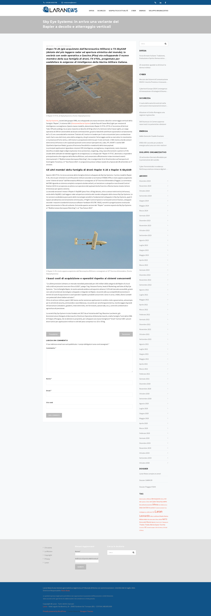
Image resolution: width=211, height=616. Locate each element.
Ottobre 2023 (144, 230)
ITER (153, 512)
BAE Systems (142, 502)
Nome (49, 379)
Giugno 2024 (144, 201)
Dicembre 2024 (144, 181)
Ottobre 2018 (144, 463)
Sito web (49, 402)
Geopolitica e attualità (118, 11)
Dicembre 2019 (144, 443)
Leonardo (144, 515)
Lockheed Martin (158, 516)
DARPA (165, 502)
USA (156, 527)
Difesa (91, 11)
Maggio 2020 (144, 418)
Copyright (48, 555)
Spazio (154, 522)
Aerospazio (156, 499)
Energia (142, 11)
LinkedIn (160, 2)
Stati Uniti (159, 522)
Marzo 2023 (143, 265)
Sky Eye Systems (52, 120)
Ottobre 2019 (144, 453)
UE (145, 527)
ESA (146, 508)
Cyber (133, 11)
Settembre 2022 (145, 285)
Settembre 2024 (145, 196)
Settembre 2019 (145, 458)
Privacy (47, 559)
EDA (159, 505)
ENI (144, 508)
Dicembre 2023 (144, 220)
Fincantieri (151, 508)
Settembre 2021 (145, 339)
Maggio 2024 (144, 206)
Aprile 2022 (143, 304)
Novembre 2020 (145, 389)
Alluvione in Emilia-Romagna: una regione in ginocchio (152, 113)
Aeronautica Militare (145, 499)
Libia (151, 516)
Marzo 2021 (143, 369)
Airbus (162, 499)
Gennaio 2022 (144, 319)
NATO (164, 519)
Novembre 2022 (145, 280)
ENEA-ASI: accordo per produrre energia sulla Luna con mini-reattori (152, 144)
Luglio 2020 (143, 408)
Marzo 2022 (143, 309)
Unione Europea (151, 527)
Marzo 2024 (143, 211)
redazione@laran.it (70, 3)
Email (49, 390)
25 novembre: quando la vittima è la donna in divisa (152, 66)
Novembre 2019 (145, 448)
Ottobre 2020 (144, 394)
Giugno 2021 (144, 354)
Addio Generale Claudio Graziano (151, 136)
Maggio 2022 (144, 300)
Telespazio (165, 522)
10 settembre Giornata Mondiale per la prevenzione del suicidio (153, 158)
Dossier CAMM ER (145, 480)
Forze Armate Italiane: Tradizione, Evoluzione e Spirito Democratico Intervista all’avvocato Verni (152, 57)
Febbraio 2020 (144, 433)
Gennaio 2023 (144, 270)
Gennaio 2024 (144, 215)
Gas (166, 508)
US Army (160, 527)
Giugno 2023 (144, 250)
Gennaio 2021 (144, 379)
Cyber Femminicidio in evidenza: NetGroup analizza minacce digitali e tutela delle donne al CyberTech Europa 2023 (153, 167)
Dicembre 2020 (144, 384)
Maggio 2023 (144, 255)
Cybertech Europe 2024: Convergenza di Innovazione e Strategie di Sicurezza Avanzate (153, 90)
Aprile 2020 (143, 423)
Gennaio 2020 (144, 438)
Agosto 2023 (144, 240)
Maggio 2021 (144, 359)
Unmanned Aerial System (81, 123)
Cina (147, 502)
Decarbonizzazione (145, 505)
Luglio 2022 (143, 295)
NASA (160, 519)
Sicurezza (101, 11)
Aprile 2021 (143, 364)
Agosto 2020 (144, 403)
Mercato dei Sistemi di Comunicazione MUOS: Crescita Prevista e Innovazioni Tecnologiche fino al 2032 (153, 80)
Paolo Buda (65, 590)
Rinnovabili (142, 522)
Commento (51, 348)
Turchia (162, 525)
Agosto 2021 (144, 344)
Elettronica (164, 505)
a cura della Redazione (63, 46)
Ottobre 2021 (144, 334)
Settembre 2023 (145, 235)
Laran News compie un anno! (150, 474)
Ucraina (141, 527)
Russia (148, 522)
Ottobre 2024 (144, 191)
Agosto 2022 (144, 290)
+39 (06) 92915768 (51, 3)
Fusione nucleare (160, 508)
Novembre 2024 (145, 186)
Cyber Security (157, 502)
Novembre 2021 (145, 329)
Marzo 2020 (143, 428)
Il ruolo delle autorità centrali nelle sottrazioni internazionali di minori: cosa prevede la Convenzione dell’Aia (153, 104)
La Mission (48, 551)
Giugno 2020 (144, 413)
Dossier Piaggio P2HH (147, 487)
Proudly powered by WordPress (54, 611)
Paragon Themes (86, 611)
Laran (155, 2)
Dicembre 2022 (144, 275)
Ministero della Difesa (153, 519)
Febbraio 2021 (144, 374)
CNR (150, 502)
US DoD (165, 527)
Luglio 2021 (143, 349)
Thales (142, 525)
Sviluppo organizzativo (158, 11)
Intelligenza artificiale (145, 512)
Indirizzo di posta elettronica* (86, 558)
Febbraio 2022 (144, 314)
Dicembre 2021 (144, 324)
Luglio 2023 (143, 245)
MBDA (145, 519)
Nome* (77, 551)
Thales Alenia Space (152, 525)
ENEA (141, 508)
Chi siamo (48, 548)
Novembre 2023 (145, 225)
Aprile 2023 (143, 260)
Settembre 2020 (145, 398)
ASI (165, 499)
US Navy (141, 530)
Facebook (165, 2)
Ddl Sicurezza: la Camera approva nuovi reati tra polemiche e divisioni (152, 122)
